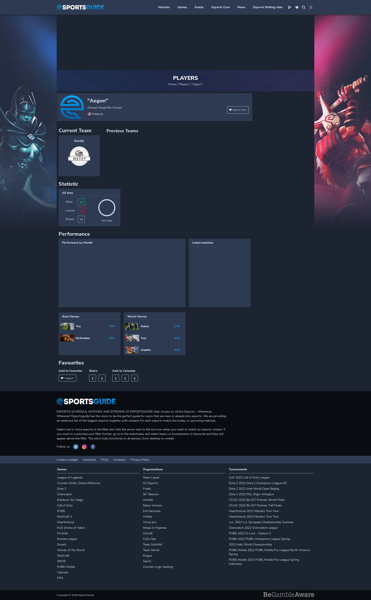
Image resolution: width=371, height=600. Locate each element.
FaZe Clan (149, 539)
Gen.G (147, 561)
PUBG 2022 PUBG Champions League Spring (259, 539)
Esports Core (220, 7)
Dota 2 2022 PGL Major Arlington (251, 494)
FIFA (60, 578)
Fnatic (147, 489)
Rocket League (67, 539)
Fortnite (62, 533)
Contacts (120, 460)
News (241, 7)
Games (182, 7)
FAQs (104, 460)
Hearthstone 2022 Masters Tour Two (254, 517)
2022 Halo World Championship (250, 544)
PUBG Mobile (66, 567)
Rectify (79, 141)
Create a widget (67, 460)
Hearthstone (65, 522)
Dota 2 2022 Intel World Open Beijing (254, 489)
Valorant (62, 572)
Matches (164, 7)
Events (199, 7)
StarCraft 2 (64, 517)
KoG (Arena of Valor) (71, 528)
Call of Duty (65, 505)
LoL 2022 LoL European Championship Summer (261, 522)
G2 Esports (150, 483)
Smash (61, 544)
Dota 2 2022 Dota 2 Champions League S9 (257, 483)
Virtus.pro (150, 522)
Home (172, 84)
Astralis (148, 500)
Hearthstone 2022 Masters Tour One (253, 511)
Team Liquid (151, 477)
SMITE (61, 561)
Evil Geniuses (152, 511)
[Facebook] (92, 378)
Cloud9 (147, 533)
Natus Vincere (152, 505)
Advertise (89, 460)
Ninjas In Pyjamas (155, 528)
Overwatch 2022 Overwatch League (253, 528)
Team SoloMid (152, 544)
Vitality (147, 517)
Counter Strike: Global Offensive (78, 483)
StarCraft (63, 556)
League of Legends (70, 477)
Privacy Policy (140, 460)
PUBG (61, 511)
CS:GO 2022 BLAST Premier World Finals (257, 500)
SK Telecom (151, 494)
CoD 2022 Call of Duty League (249, 477)
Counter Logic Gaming (158, 567)
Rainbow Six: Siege (70, 500)
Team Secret (151, 550)
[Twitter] (102, 378)
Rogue (147, 556)
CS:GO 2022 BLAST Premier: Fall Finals (255, 505)
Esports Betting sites (268, 7)
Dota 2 (61, 489)
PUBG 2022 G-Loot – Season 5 (250, 533)
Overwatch (64, 494)
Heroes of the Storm (71, 550)
